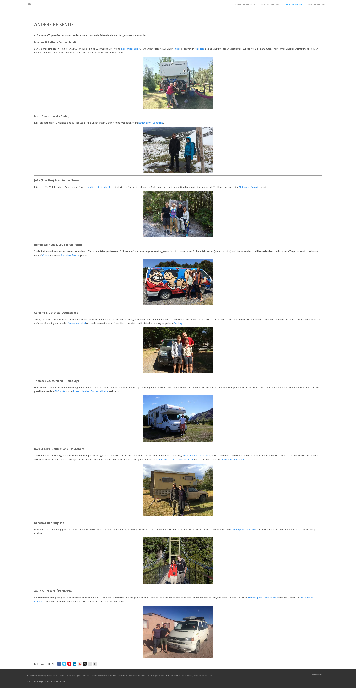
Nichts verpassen (269, 4)
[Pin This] (69, 664)
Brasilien (198, 675)
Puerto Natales (81, 391)
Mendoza (199, 48)
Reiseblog (42, 675)
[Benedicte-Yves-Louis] (178, 282)
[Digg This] (85, 664)
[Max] (178, 150)
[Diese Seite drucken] (95, 664)
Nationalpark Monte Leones (263, 597)
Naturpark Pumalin (249, 187)
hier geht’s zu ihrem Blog (197, 455)
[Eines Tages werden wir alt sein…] (29, 7)
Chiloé (45, 255)
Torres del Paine (99, 391)
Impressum (317, 674)
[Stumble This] (80, 664)
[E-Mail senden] (90, 664)
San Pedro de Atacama (233, 459)
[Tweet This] (64, 664)
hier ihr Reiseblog (130, 48)
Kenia (183, 675)
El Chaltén (60, 391)
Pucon (177, 48)
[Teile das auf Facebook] (59, 664)
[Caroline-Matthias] (178, 350)
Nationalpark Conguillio (150, 122)
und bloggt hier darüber (100, 187)
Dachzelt (133, 675)
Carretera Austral (70, 255)
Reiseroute (102, 675)
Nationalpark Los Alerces (243, 529)
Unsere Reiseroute (245, 4)
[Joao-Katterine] (178, 214)
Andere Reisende (293, 4)
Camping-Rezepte (317, 4)
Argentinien (158, 675)
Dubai (189, 675)
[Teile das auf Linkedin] (74, 664)
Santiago (178, 323)
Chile (145, 675)
